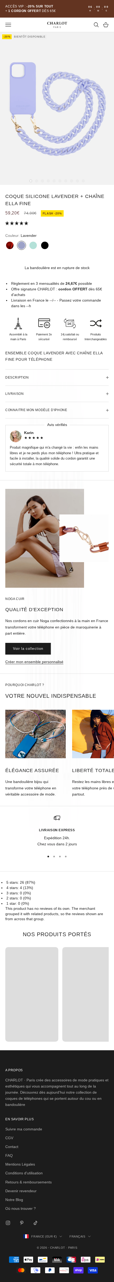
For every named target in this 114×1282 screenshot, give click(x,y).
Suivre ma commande (23, 1129)
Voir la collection (28, 649)
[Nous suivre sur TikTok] (35, 1223)
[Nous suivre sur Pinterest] (21, 1223)
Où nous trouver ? (20, 1208)
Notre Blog (14, 1200)
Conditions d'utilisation (24, 1173)
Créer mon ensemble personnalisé (34, 662)
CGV (9, 1138)
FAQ (9, 1155)
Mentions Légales (20, 1164)
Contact (11, 1147)
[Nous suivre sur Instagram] (8, 1223)
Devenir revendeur (21, 1191)
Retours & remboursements (28, 1182)
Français (77, 1236)
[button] (17, 223)
